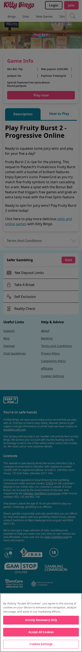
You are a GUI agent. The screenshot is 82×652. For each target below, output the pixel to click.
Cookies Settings (40, 644)
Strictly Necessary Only (41, 620)
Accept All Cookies (41, 632)
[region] (41, 622)
